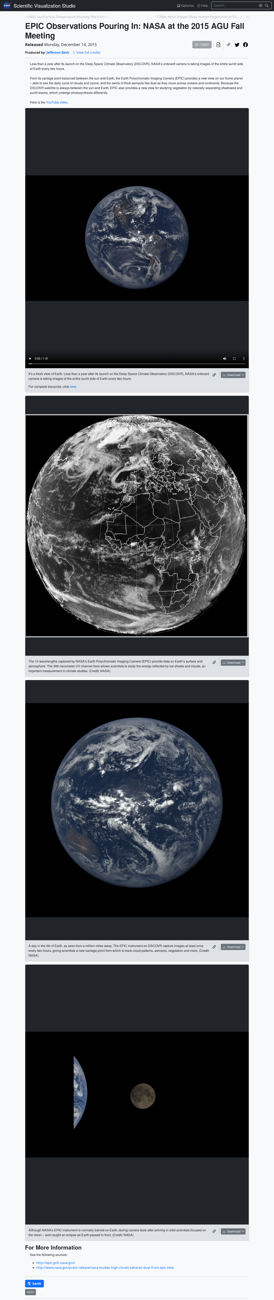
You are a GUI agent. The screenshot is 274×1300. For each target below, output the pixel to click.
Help (204, 5)
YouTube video (57, 102)
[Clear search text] (259, 5)
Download (233, 375)
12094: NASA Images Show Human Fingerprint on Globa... (198, 17)
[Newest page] (247, 16)
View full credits (88, 52)
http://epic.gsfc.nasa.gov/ (55, 1263)
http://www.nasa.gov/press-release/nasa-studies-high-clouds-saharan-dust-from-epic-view (105, 1267)
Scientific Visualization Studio (44, 5)
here (73, 386)
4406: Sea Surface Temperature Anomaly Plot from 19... (69, 17)
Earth (36, 1283)
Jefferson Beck (58, 52)
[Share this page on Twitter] (237, 44)
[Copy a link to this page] (228, 44)
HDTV (30, 1292)
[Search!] (267, 5)
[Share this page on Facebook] (245, 44)
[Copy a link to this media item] (214, 375)
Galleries (187, 5)
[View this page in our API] (218, 44)
